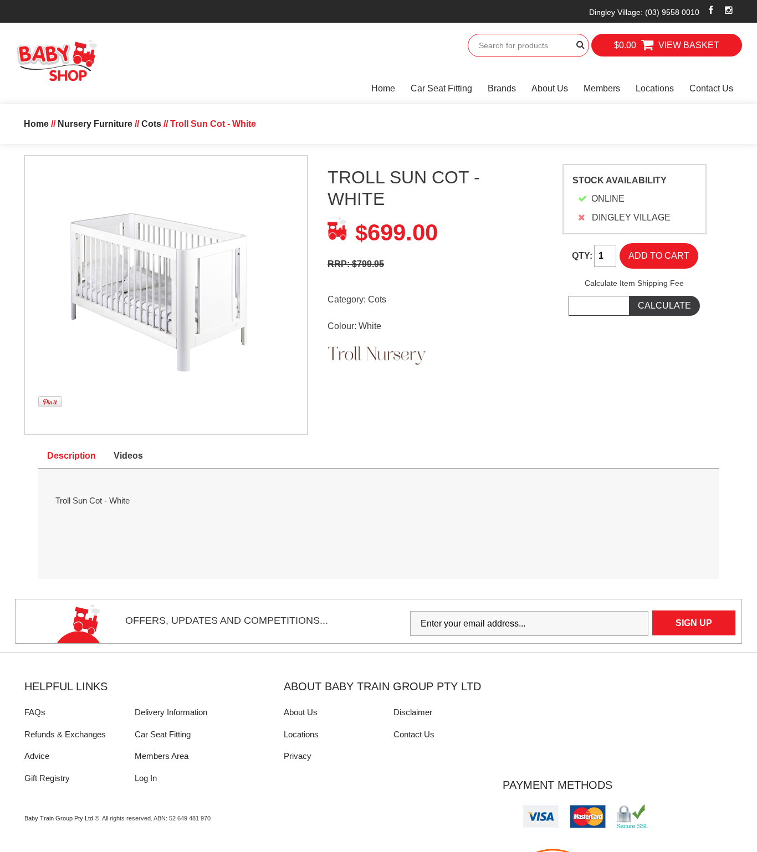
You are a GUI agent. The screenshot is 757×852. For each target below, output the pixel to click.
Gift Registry (47, 778)
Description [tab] (71, 455)
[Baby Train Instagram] (729, 10)
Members (602, 88)
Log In (146, 778)
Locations (655, 88)
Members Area (161, 756)
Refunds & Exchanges (65, 734)
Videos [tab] (128, 455)
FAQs (34, 712)
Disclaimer (412, 712)
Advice (36, 756)
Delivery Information (171, 712)
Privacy (297, 756)
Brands (502, 88)
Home (383, 88)
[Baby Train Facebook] (711, 10)
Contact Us (711, 88)
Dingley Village (644, 12)
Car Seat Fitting (441, 88)
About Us (549, 88)
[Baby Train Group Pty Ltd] (56, 61)
